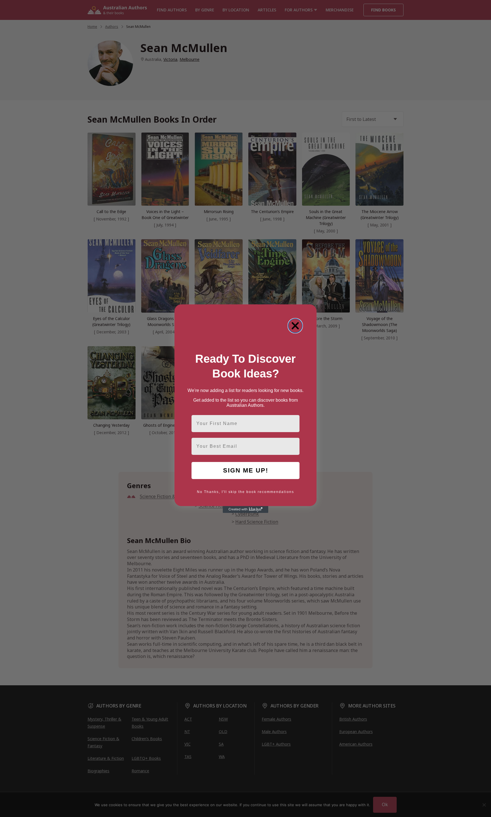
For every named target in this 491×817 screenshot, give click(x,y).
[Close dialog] (295, 326)
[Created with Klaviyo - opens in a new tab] (245, 509)
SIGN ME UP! (245, 470)
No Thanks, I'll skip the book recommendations (245, 492)
